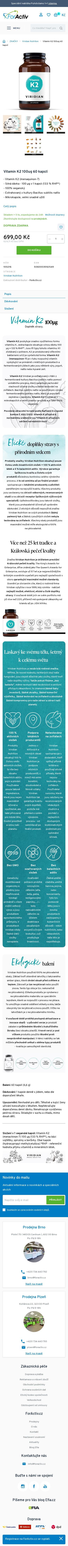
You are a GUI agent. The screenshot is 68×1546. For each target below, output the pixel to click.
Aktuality (34, 1442)
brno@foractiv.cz (37, 1277)
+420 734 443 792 (36, 1272)
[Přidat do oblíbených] (61, 227)
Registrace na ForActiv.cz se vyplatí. (27, 1539)
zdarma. (52, 3)
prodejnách (40, 219)
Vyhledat (61, 28)
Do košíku (34, 250)
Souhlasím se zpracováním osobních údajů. (28, 1210)
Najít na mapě (34, 1284)
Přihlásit (55, 1200)
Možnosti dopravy (55, 215)
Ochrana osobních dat (34, 1390)
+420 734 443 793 (36, 1341)
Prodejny (34, 1421)
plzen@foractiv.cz (36, 1347)
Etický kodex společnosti (34, 1395)
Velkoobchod (34, 1400)
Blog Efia (34, 1447)
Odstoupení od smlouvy (34, 1405)
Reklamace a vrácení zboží (34, 1379)
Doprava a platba (34, 1374)
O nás (34, 1427)
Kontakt (34, 1432)
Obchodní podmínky (34, 1384)
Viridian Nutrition (12, 276)
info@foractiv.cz (37, 1464)
